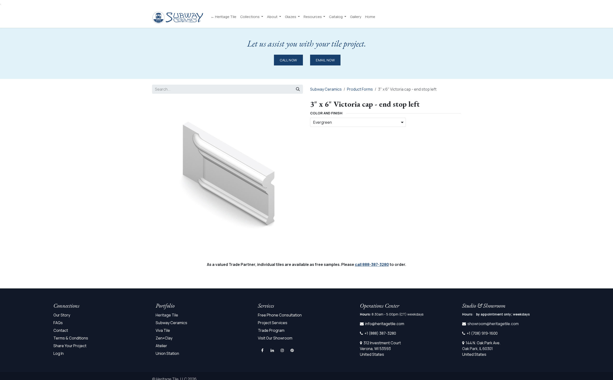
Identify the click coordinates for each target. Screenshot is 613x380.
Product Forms (360, 89)
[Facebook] (262, 350)
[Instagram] (282, 350)
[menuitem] (223, 17)
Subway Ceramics (326, 89)
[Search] (298, 89)
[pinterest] (292, 350)
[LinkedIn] (272, 350)
